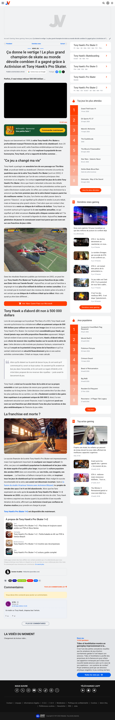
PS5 (14, 580)
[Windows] (94, 690)
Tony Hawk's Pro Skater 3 (85, 45)
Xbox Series (22, 580)
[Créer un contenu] (110, 38)
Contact (9, 703)
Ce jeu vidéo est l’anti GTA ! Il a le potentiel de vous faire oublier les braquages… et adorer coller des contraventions (99, 282)
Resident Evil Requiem (89, 389)
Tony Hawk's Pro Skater (85, 77)
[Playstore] (83, 690)
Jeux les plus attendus (90, 190)
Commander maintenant (52, 130)
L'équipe (18, 703)
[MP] (18, 602)
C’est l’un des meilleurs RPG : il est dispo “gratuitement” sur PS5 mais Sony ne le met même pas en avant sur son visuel (99, 295)
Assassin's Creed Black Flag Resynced (91, 328)
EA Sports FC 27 (87, 119)
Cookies (94, 703)
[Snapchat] (57, 690)
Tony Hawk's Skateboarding (86, 55)
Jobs (76, 706)
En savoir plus (39, 564)
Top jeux (90, 410)
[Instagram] (28, 690)
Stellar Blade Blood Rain (90, 169)
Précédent (9, 43)
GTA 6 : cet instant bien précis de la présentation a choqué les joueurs (98, 268)
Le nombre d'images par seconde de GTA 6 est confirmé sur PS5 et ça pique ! (98, 255)
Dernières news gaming (90, 307)
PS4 (35, 580)
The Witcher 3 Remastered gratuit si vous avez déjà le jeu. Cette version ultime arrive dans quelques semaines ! (99, 490)
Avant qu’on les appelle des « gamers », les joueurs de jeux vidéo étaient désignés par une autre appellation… (99, 463)
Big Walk (84, 379)
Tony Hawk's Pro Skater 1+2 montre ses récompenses (37, 544)
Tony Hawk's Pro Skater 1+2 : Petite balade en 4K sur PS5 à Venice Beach (39, 535)
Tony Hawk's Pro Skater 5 (85, 66)
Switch (30, 580)
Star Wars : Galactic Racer (91, 159)
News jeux (28, 38)
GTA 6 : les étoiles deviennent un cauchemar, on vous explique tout (98, 241)
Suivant (62, 43)
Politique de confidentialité (78, 703)
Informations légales (31, 703)
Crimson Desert (87, 358)
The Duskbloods (87, 139)
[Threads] (51, 690)
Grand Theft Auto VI (88, 109)
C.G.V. (52, 703)
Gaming (12, 38)
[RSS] (40, 690)
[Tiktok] (46, 690)
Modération (61, 703)
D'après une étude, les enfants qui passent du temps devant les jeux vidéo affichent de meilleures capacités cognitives (90, 450)
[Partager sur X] (63, 71)
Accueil (6, 38)
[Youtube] (34, 690)
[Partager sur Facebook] (56, 71)
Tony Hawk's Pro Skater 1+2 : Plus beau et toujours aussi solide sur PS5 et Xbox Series (38, 526)
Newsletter (61, 706)
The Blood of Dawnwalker (90, 149)
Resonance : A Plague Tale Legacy (94, 399)
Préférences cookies (47, 706)
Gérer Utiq (103, 703)
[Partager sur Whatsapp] (60, 71)
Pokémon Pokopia (88, 348)
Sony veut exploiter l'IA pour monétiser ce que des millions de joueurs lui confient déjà (90, 229)
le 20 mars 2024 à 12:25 (19, 606)
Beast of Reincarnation (89, 369)
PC (10, 580)
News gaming (20, 38)
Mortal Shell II (86, 338)
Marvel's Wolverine (88, 129)
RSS (69, 706)
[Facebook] (17, 690)
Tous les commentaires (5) (54, 587)
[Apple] (88, 690)
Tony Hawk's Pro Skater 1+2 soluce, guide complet (35, 552)
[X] (23, 690)
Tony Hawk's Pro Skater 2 (85, 87)
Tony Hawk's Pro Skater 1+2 (16, 511)
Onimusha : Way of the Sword (92, 179)
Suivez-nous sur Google (38, 72)
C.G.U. (44, 703)
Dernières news (36, 43)
